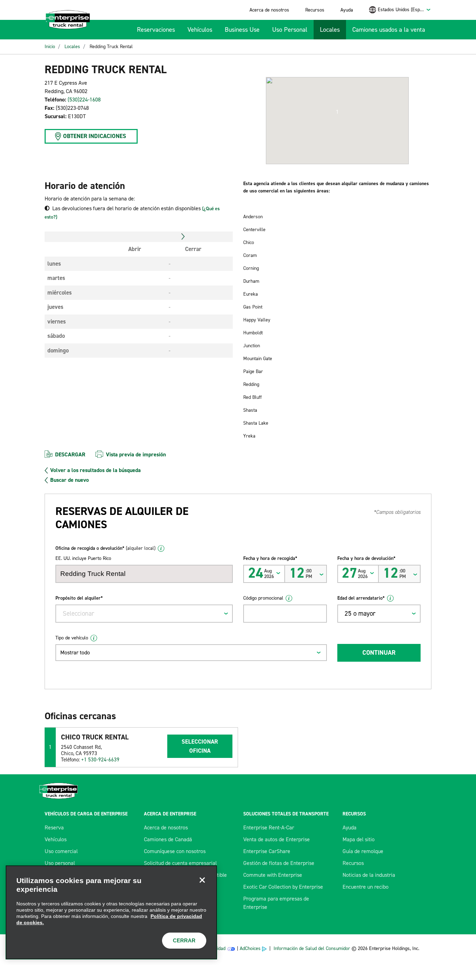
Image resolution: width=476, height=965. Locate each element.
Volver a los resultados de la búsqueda (95, 470)
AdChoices (250, 948)
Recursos (314, 10)
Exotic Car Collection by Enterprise (283, 886)
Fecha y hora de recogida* (270, 558)
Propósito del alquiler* (79, 598)
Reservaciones (156, 29)
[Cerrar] (202, 880)
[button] (337, 112)
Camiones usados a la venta (388, 29)
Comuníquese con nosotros (175, 851)
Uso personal (60, 863)
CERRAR (184, 940)
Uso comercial (61, 851)
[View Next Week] (183, 236)
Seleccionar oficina (200, 746)
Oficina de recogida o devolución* (105, 548)
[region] (111, 912)
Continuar (379, 652)
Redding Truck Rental (111, 46)
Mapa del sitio (359, 839)
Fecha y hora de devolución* (366, 558)
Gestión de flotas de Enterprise (278, 863)
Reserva (54, 827)
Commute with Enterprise (272, 875)
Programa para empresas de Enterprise (276, 903)
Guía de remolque (363, 851)
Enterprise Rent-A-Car (268, 827)
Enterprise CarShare (266, 851)
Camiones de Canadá (168, 839)
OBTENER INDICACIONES (94, 136)
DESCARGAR (70, 454)
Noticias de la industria (369, 875)
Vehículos (199, 29)
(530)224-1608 (84, 99)
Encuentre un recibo (366, 886)
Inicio (50, 46)
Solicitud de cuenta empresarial (180, 863)
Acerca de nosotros (269, 10)
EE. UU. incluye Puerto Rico (83, 558)
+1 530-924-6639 (100, 759)
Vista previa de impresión (136, 454)
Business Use (242, 29)
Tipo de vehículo (71, 638)
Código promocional (263, 598)
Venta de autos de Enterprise (276, 839)
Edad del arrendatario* (361, 598)
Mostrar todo (75, 652)
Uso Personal (289, 29)
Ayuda (346, 10)
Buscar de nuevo (69, 480)
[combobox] (404, 9)
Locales (330, 29)
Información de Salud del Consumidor (312, 948)
